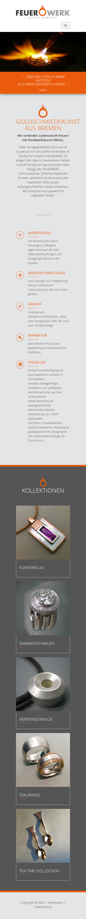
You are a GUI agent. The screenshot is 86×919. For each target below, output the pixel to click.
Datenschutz (43, 907)
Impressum (55, 902)
